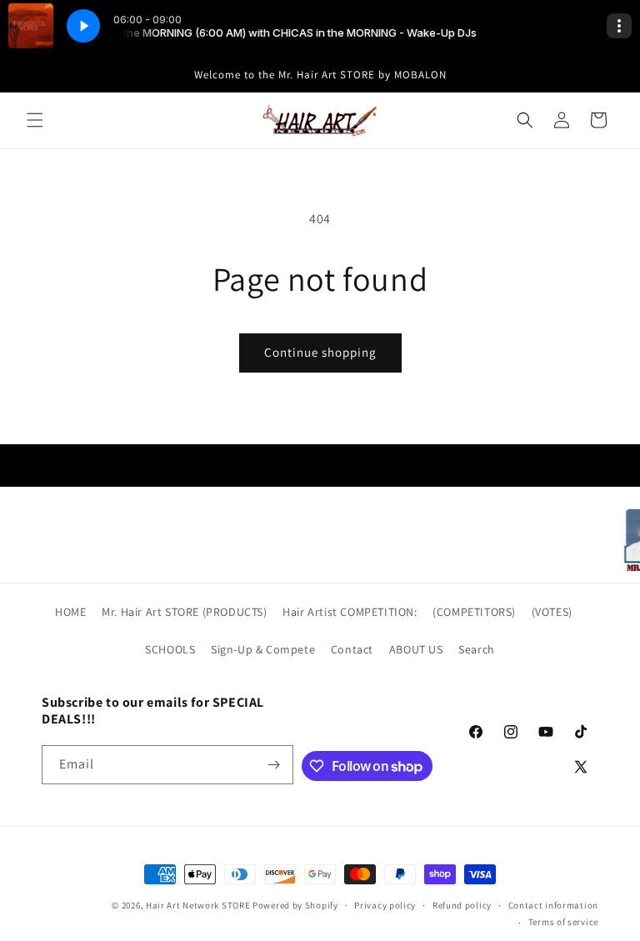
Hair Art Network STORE (198, 905)
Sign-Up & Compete (263, 649)
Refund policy (462, 905)
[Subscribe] (274, 764)
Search (476, 649)
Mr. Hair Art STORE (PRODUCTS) (184, 611)
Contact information (553, 905)
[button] (35, 120)
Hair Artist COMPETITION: (349, 611)
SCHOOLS (170, 649)
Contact (352, 649)
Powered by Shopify (295, 905)
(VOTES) (552, 611)
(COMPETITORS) (474, 611)
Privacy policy (385, 905)
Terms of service (563, 922)
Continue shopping (320, 352)
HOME (70, 611)
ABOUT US (416, 649)
